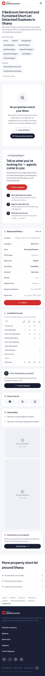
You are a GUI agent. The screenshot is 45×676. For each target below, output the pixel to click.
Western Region (9, 58)
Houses (5, 601)
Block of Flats (9, 354)
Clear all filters (24, 130)
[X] (10, 659)
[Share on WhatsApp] (35, 401)
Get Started (21, 546)
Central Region (9, 45)
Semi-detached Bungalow (13, 342)
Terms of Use (18, 668)
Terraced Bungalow (11, 346)
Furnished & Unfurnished (12, 71)
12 (39, 362)
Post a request (18, 187)
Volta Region (26, 54)
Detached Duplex (10, 330)
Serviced (31, 601)
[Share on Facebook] (10, 401)
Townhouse (9, 326)
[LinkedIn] (15, 659)
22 (34, 362)
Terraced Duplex (10, 350)
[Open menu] (41, 3)
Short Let (21, 598)
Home (4, 598)
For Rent (12, 598)
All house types (9, 76)
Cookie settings (30, 668)
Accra (6, 41)
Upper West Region (11, 54)
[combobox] (28, 237)
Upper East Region (26, 49)
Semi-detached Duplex (12, 334)
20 (29, 362)
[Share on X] (22, 401)
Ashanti (15, 41)
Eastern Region (24, 45)
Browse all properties (24, 136)
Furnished (31, 598)
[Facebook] (4, 659)
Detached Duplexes (18, 601)
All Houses (8, 362)
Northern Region (9, 49)
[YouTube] (21, 659)
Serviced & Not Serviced (12, 67)
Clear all (38, 231)
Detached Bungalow (11, 338)
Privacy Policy (7, 668)
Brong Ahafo (26, 41)
